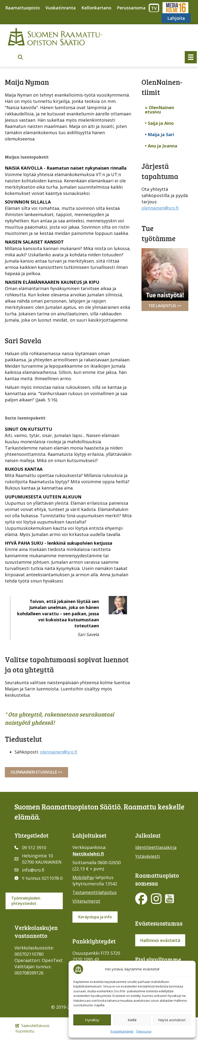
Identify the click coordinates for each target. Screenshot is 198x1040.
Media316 (175, 8)
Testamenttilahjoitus (94, 892)
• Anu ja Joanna (161, 146)
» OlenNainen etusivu (159, 110)
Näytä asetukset (172, 1019)
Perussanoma (131, 8)
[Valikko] (191, 57)
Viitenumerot (86, 901)
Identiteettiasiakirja (156, 847)
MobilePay (83, 877)
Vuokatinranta (60, 8)
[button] (20, 57)
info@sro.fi (33, 870)
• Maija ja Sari (159, 134)
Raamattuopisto (22, 8)
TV (154, 8)
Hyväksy (92, 1019)
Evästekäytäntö (122, 1031)
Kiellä (132, 1019)
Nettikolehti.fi (88, 854)
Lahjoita (176, 18)
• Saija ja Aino (159, 123)
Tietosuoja (143, 1031)
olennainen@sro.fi (58, 752)
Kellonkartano (96, 8)
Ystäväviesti (147, 856)
